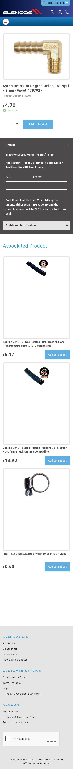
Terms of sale (12, 683)
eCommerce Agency (36, 763)
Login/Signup (60, 12)
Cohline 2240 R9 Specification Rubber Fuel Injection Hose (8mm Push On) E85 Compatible (35, 449)
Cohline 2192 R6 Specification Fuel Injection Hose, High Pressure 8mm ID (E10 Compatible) (34, 343)
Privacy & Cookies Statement (22, 694)
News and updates (15, 659)
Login (6, 688)
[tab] (36, 145)
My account (10, 711)
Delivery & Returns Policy (20, 717)
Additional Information (21, 225)
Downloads (10, 654)
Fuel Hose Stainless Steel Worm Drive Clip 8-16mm (34, 553)
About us (9, 643)
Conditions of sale (15, 677)
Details (10, 145)
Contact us (10, 649)
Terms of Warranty (15, 722)
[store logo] (22, 11)
